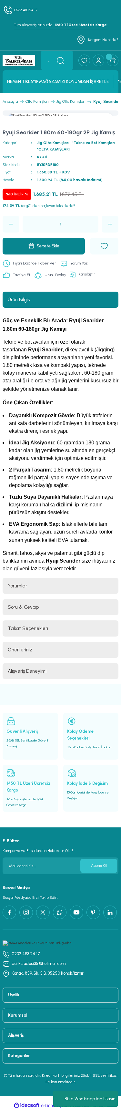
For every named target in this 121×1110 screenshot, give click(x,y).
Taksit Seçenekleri (28, 628)
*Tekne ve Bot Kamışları (93, 142)
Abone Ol (99, 865)
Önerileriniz (20, 650)
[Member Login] (98, 60)
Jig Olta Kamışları (53, 142)
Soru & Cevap (23, 607)
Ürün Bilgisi (19, 300)
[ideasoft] (27, 1105)
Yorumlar (17, 586)
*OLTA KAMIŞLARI (53, 149)
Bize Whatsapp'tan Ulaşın (90, 1099)
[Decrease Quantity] (11, 224)
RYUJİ (42, 157)
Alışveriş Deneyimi (27, 671)
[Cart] (112, 60)
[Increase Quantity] (110, 224)
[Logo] (19, 60)
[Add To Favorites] (104, 246)
